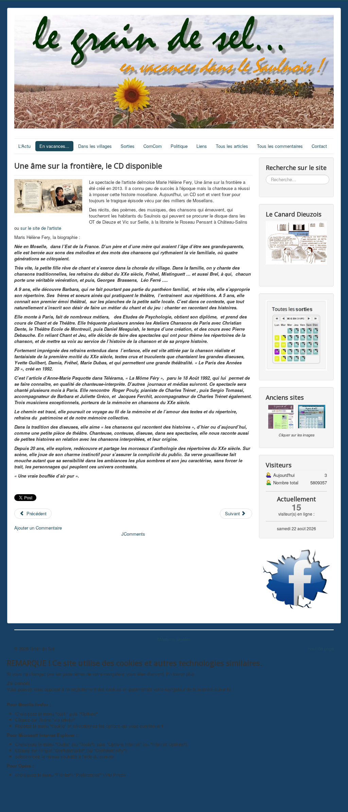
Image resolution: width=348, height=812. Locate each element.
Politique (179, 146)
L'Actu (24, 146)
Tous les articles (232, 146)
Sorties (128, 146)
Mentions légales (174, 639)
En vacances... (54, 146)
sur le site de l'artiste (40, 228)
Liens (201, 146)
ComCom (152, 146)
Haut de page (321, 648)
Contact (319, 146)
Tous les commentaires (280, 146)
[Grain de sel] (296, 579)
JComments (133, 534)
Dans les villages (95, 146)
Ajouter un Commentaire (38, 527)
